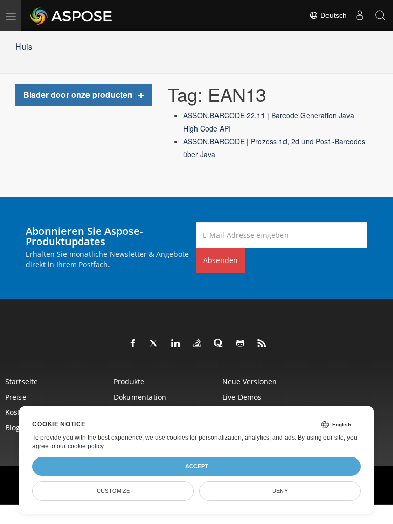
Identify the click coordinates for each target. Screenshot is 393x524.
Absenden (220, 260)
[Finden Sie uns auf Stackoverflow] (197, 344)
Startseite (21, 381)
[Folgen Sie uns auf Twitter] (154, 344)
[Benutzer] (360, 15)
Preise (15, 397)
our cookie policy (80, 446)
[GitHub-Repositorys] (240, 344)
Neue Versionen (249, 381)
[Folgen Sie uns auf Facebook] (133, 344)
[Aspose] (71, 15)
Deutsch (332, 15)
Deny (280, 491)
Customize (113, 491)
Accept (196, 466)
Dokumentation (140, 397)
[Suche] (380, 15)
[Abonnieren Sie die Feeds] (262, 344)
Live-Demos (241, 397)
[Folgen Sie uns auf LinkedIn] (176, 344)
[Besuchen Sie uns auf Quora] (219, 344)
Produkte (129, 381)
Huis (23, 46)
